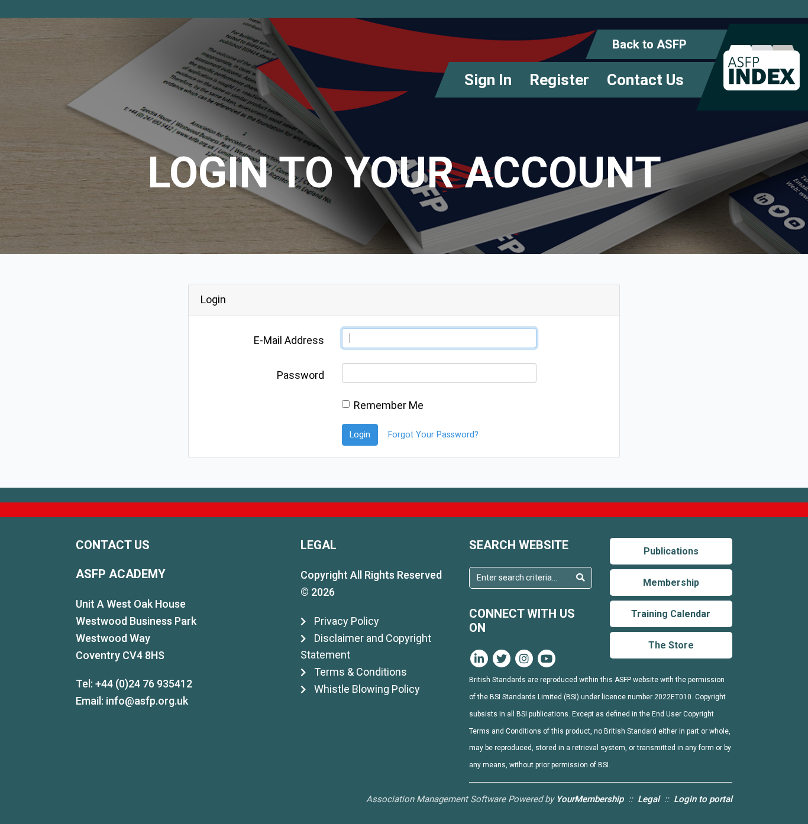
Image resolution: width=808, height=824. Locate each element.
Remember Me (389, 405)
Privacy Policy (345, 621)
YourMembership (589, 799)
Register (559, 80)
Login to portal (703, 799)
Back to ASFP (649, 44)
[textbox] (519, 577)
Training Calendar (670, 613)
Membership (671, 582)
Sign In (488, 80)
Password (300, 375)
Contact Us (645, 80)
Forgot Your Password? (433, 435)
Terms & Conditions (359, 672)
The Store (671, 645)
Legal (649, 799)
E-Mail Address (289, 340)
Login (360, 435)
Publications (671, 551)
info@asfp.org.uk (147, 701)
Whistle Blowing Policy (366, 689)
